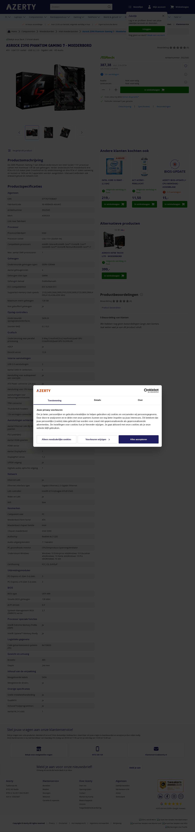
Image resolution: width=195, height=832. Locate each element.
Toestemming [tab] (54, 400)
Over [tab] (140, 400)
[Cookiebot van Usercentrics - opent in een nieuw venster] (146, 390)
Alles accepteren (138, 439)
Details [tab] (97, 400)
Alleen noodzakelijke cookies (56, 439)
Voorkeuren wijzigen (96, 439)
